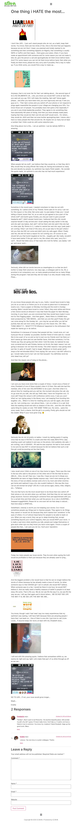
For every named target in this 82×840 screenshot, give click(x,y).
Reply (18, 729)
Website (14, 799)
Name (14, 783)
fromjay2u (20, 716)
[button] (51, 4)
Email (13, 791)
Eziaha (22, 737)
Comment (15, 758)
